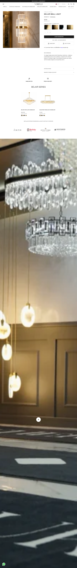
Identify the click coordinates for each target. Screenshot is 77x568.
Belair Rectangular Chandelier (47, 109)
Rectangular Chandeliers (28, 6)
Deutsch (63, 4)
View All (5, 6)
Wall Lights (71, 6)
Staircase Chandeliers (14, 6)
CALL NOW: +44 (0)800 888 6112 (59, 40)
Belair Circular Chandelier (28, 109)
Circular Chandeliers (42, 6)
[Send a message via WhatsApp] (4, 564)
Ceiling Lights (53, 6)
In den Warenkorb (59, 36)
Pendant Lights (62, 6)
